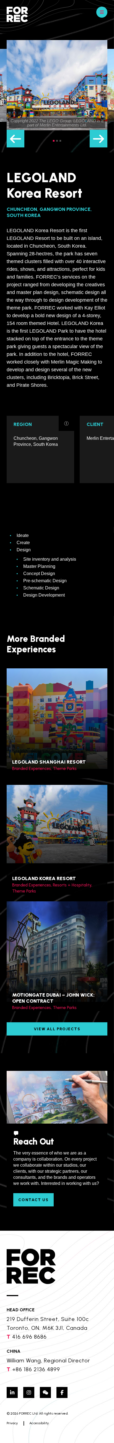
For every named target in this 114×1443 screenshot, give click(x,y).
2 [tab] (57, 141)
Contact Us (33, 1200)
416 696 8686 (29, 1336)
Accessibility (39, 1423)
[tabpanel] (57, 85)
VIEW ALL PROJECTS (57, 1029)
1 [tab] (54, 141)
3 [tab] (60, 141)
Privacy (12, 1423)
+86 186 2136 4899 (36, 1369)
